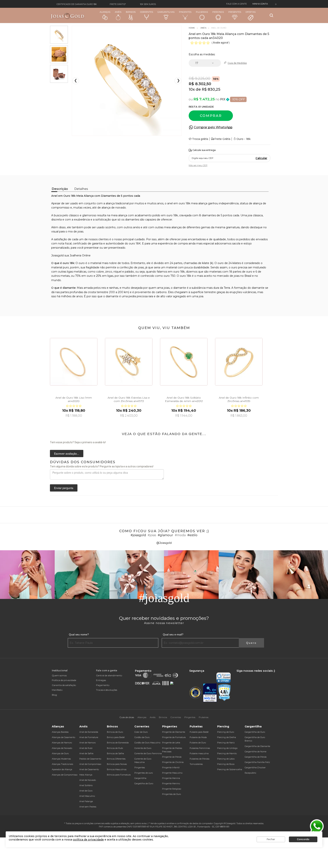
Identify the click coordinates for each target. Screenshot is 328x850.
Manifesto (57, 689)
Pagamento (102, 685)
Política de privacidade (64, 680)
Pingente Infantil (171, 767)
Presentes (234, 12)
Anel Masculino (87, 796)
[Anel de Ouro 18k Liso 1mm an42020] (73, 361)
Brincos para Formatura (119, 774)
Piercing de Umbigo (227, 748)
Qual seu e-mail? (173, 634)
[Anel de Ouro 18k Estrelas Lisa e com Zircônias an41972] (128, 361)
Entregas (101, 680)
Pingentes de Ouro (171, 794)
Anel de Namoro (87, 742)
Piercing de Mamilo (227, 753)
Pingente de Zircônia (173, 762)
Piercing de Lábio (226, 758)
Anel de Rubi (85, 748)
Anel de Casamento (89, 769)
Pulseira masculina (199, 753)
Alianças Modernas (61, 758)
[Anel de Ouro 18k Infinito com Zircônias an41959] (239, 361)
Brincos (131, 12)
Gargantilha (140, 778)
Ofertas (250, 12)
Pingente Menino (171, 783)
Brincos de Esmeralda (118, 742)
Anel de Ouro (85, 790)
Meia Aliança (85, 774)
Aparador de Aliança (62, 769)
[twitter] (249, 674)
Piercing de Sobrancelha (229, 769)
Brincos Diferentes (116, 758)
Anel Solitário (86, 785)
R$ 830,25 (211, 89)
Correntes (146, 12)
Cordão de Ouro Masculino (147, 742)
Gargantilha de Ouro (255, 732)
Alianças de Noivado (62, 748)
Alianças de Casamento (63, 737)
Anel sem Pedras (87, 806)
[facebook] (237, 674)
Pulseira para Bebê (199, 732)
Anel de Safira (86, 753)
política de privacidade (88, 839)
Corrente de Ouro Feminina (148, 753)
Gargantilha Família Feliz (257, 762)
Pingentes (185, 12)
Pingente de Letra (171, 742)
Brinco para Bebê (116, 737)
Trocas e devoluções (106, 689)
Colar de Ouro (141, 732)
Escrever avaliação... (66, 453)
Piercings (218, 12)
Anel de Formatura (88, 737)
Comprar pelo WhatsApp (213, 127)
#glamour (165, 535)
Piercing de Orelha (226, 737)
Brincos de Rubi (115, 748)
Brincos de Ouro (115, 732)
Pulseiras (202, 12)
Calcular (261, 158)
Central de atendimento (109, 675)
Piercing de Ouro (225, 732)
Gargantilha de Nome (255, 751)
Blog (54, 694)
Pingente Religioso (171, 788)
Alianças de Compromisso (64, 774)
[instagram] (243, 674)
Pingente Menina (171, 778)
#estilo (192, 535)
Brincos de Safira (115, 753)
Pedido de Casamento (90, 758)
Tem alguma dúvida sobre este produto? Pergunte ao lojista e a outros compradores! (101, 466)
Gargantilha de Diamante (257, 746)
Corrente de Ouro (142, 748)
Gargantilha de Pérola (255, 757)
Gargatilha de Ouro (143, 783)
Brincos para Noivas (117, 764)
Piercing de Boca (225, 764)
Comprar (211, 116)
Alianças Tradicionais (62, 764)
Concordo (303, 839)
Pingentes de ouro (143, 773)
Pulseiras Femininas (200, 748)
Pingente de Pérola (171, 757)
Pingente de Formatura (174, 737)
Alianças (105, 12)
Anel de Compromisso (90, 764)
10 (192, 89)
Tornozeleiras (196, 764)
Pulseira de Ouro (198, 742)
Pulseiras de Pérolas (199, 758)
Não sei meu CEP (198, 165)
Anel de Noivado (87, 780)
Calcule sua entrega (204, 150)
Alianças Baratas (60, 732)
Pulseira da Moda (198, 737)
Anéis (118, 12)
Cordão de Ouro (142, 737)
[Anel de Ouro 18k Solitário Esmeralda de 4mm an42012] (183, 361)
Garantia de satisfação (64, 685)
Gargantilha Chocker (255, 767)
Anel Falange (86, 801)
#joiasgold (138, 535)
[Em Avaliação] (210, 692)
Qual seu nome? (79, 634)
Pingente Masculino (172, 773)
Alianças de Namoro (62, 742)
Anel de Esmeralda (88, 732)
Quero (251, 642)
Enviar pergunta (63, 488)
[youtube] (256, 674)
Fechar (271, 839)
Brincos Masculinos (116, 769)
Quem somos (59, 675)
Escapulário (250, 773)
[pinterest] (261, 674)
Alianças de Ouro (60, 753)
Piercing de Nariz (226, 742)
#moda (180, 535)
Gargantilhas (166, 12)
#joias (152, 535)
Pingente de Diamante (173, 732)
